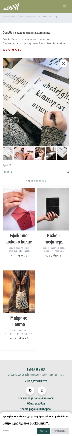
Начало (6, 16)
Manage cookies (60, 431)
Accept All (44, 431)
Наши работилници (19, 16)
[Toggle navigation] (64, 6)
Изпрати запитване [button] (36, 180)
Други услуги (34, 16)
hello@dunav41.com (37, 374)
